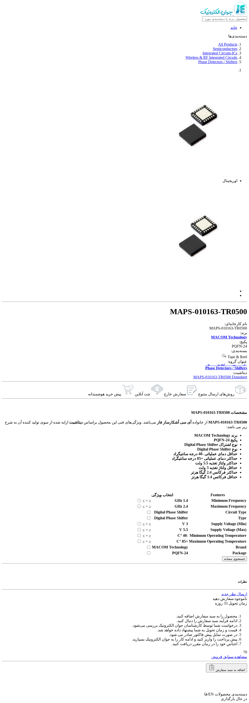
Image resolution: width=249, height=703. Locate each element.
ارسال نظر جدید (234, 594)
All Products (227, 44)
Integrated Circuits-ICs (220, 53)
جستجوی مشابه (234, 559)
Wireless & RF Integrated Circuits (211, 57)
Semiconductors (225, 49)
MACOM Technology (229, 337)
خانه (234, 28)
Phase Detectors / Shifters (217, 62)
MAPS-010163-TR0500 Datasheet (220, 377)
